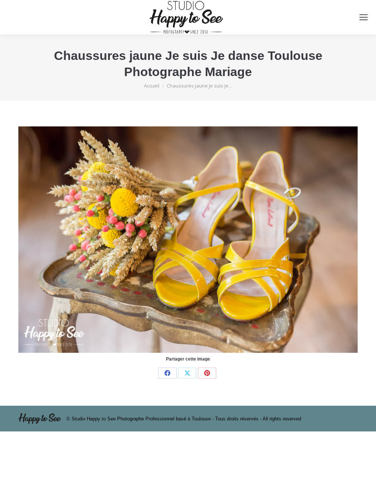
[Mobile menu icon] (363, 17)
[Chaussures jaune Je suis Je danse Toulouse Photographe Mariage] (188, 239)
